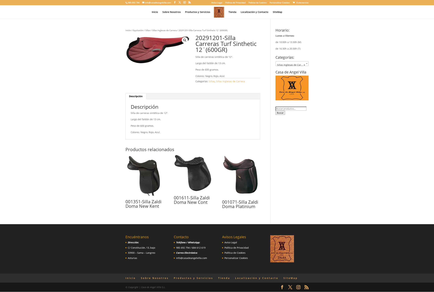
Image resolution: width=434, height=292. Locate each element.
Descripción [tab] (136, 96)
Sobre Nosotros (171, 12)
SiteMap (277, 12)
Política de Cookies (258, 3)
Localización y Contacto (254, 12)
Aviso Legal (216, 3)
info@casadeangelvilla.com (191, 258)
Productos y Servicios (197, 12)
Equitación (138, 30)
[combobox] (292, 63)
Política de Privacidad (235, 3)
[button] (185, 40)
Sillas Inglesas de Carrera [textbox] (291, 64)
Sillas (147, 30)
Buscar (280, 112)
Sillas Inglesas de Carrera (164, 30)
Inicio (155, 12)
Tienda (232, 12)
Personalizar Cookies (280, 3)
